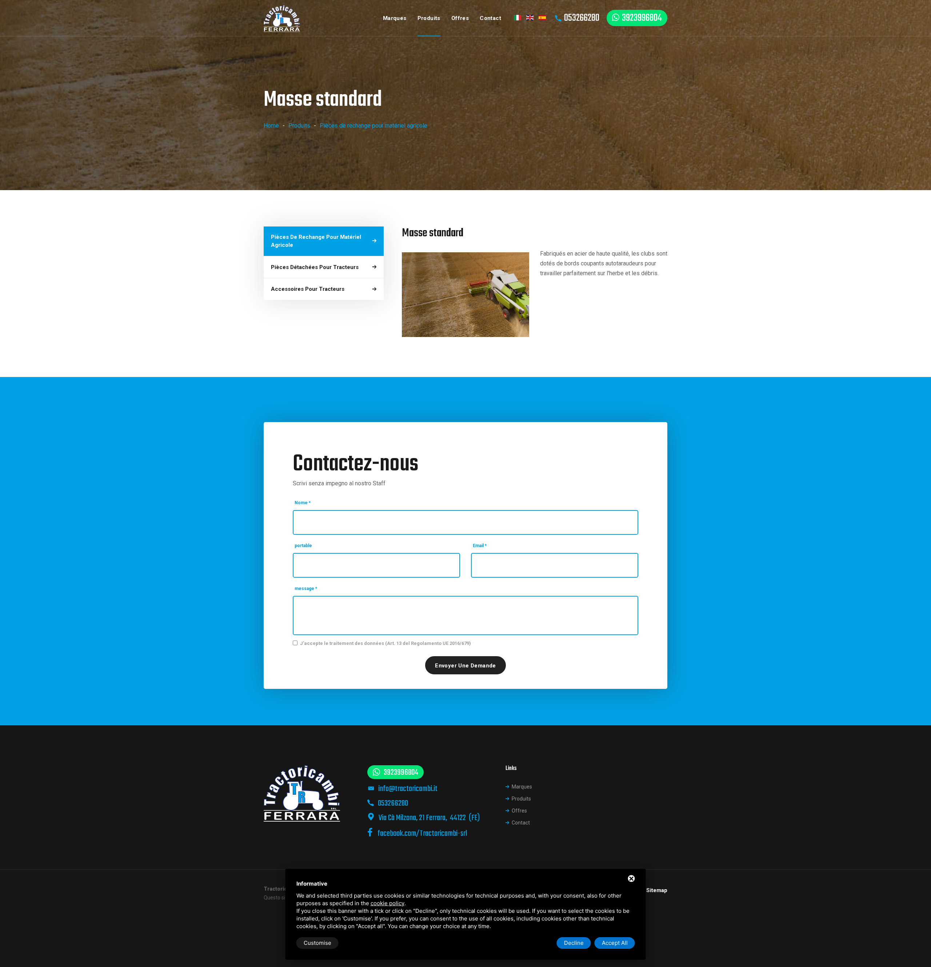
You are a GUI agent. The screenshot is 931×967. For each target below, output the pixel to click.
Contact (490, 18)
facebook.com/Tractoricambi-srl (421, 833)
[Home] (282, 18)
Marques (395, 18)
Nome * (303, 502)
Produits (428, 18)
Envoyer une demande (465, 665)
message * (306, 588)
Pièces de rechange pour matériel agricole (373, 125)
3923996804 (642, 18)
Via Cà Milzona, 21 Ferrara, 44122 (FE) (429, 817)
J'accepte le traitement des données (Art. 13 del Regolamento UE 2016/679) (385, 643)
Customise (317, 942)
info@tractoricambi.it (407, 788)
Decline (574, 942)
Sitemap (656, 890)
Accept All (615, 942)
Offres (460, 18)
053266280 (581, 18)
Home (271, 125)
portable (303, 545)
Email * (480, 545)
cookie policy (387, 903)
